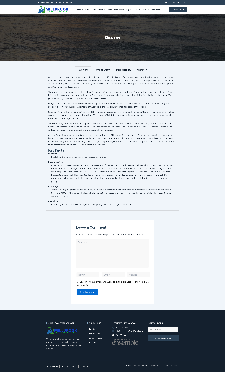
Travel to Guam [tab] (102, 70)
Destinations (112, 10)
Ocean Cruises (95, 338)
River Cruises (95, 343)
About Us (86, 10)
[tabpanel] (112, 142)
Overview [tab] (83, 70)
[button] (184, 2)
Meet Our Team (140, 10)
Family (92, 329)
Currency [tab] (142, 70)
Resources (155, 10)
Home (78, 10)
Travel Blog (124, 10)
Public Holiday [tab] (123, 70)
